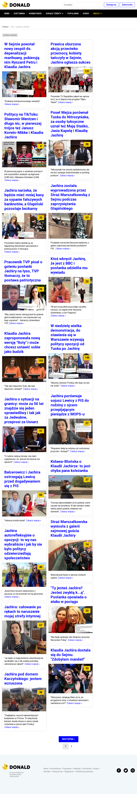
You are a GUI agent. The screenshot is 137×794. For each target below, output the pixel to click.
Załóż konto (127, 5)
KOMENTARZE (35, 13)
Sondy (95, 769)
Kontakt (47, 771)
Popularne (67, 769)
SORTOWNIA (19, 13)
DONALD (5, 27)
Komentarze (55, 769)
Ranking (77, 769)
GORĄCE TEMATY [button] (53, 13)
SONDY (86, 13)
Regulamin (69, 771)
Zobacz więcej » (11, 104)
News (46, 769)
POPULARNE (73, 13)
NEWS (6, 13)
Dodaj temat (57, 771)
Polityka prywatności (84, 771)
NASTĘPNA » (68, 739)
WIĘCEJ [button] (96, 13)
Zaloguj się (111, 5)
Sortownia (86, 769)
